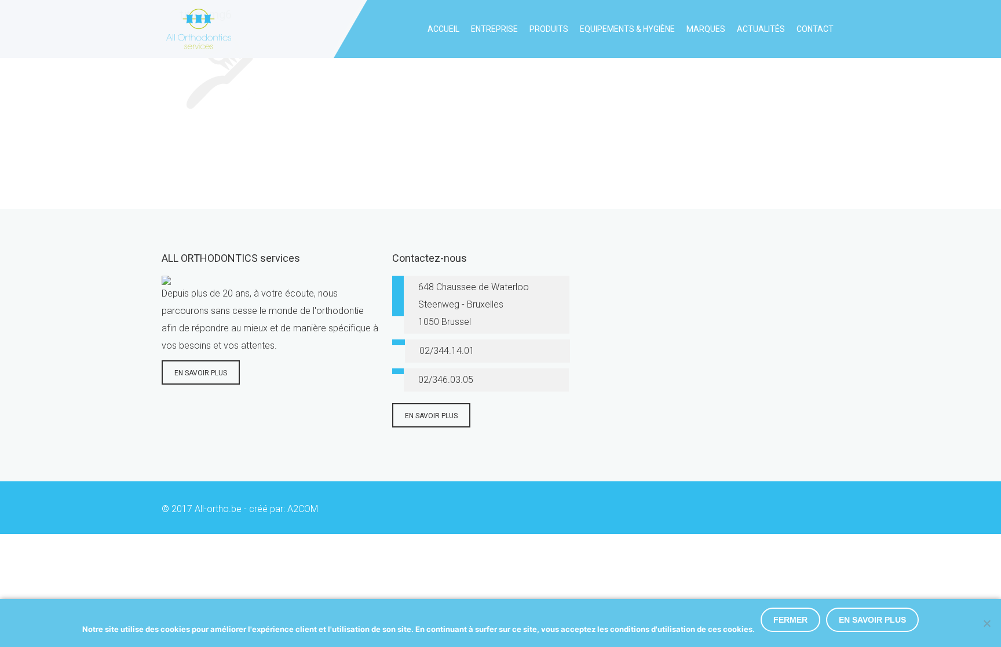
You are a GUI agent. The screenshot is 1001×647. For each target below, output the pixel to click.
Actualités (761, 29)
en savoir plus (200, 373)
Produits (548, 29)
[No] (986, 623)
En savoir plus (872, 619)
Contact (815, 29)
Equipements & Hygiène (627, 29)
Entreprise (494, 29)
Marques (705, 29)
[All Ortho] (196, 29)
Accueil (443, 29)
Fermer (790, 619)
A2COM (302, 508)
